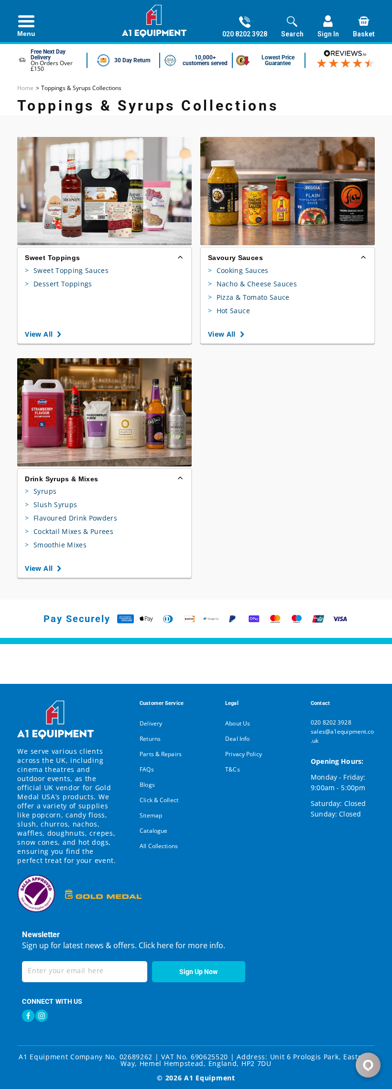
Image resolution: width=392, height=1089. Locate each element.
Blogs (147, 785)
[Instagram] (41, 1016)
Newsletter (41, 934)
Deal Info (237, 739)
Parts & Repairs (161, 754)
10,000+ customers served (205, 60)
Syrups (40, 491)
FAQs (146, 769)
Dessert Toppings (58, 283)
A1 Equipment (209, 1077)
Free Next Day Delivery (48, 54)
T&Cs (232, 769)
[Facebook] (28, 1016)
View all (39, 334)
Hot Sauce (229, 310)
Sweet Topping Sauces (67, 270)
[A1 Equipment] (154, 21)
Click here (155, 945)
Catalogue (153, 831)
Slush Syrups (51, 504)
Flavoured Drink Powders (71, 517)
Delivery (151, 723)
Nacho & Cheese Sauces (252, 283)
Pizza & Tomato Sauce (249, 297)
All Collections (159, 846)
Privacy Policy (243, 754)
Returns (150, 739)
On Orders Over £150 (52, 66)
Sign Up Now (198, 972)
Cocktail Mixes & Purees (69, 531)
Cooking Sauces (238, 270)
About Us (237, 723)
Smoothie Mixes (56, 544)
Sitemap (151, 815)
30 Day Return (132, 60)
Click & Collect (159, 800)
